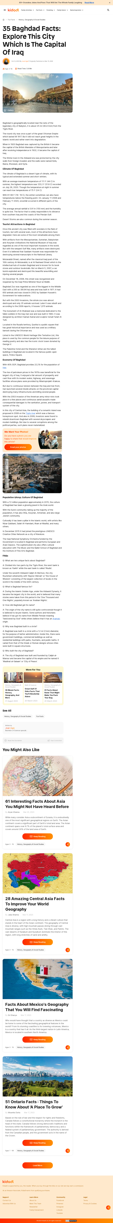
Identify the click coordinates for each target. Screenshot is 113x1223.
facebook (60, 1200)
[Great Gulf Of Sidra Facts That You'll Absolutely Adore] (33, 677)
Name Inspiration (75, 10)
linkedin (59, 1210)
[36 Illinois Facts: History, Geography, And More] (13, 677)
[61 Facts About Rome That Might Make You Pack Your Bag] (52, 677)
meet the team (35, 1203)
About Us (33, 1200)
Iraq (4, 367)
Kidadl (4, 19)
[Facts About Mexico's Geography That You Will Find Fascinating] (38, 978)
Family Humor (61, 10)
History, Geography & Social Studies (13, 686)
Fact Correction (56, 740)
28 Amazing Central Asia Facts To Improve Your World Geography (35, 904)
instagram (60, 1207)
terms (85, 1200)
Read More (89, 2)
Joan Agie (25, 61)
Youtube (59, 1213)
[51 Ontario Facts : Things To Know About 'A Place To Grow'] (38, 1076)
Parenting (50, 10)
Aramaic (56, 619)
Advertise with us (9, 1203)
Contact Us (7, 1200)
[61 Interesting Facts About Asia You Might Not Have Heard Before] (38, 775)
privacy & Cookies (90, 1203)
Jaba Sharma (13, 915)
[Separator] (108, 1207)
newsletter (34, 1207)
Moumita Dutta (14, 1112)
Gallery (10, 110)
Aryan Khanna (13, 812)
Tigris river (30, 413)
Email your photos (18, 447)
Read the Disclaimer (15, 740)
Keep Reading (39, 836)
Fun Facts (39, 10)
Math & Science (30, 685)
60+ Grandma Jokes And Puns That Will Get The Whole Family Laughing (50, 2)
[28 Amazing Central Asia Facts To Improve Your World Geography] (38, 873)
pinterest (59, 1203)
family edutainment (37, 1210)
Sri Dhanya (12, 1015)
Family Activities (26, 10)
